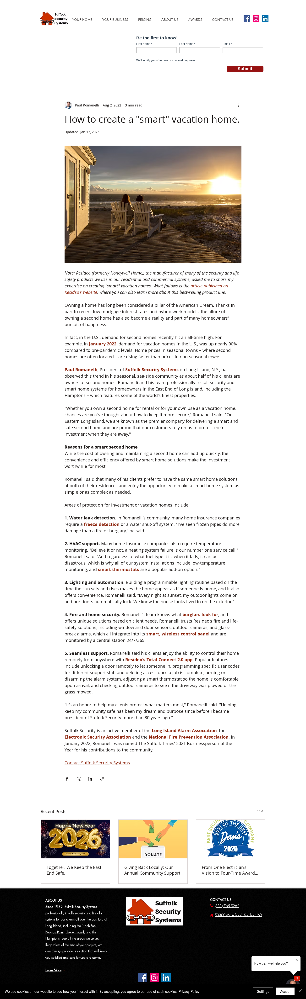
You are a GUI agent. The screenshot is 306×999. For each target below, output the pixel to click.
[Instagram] (256, 18)
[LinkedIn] (265, 18)
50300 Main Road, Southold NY (238, 915)
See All (260, 811)
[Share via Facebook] (67, 779)
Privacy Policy (189, 991)
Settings (263, 991)
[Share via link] (102, 779)
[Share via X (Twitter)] (78, 779)
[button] (172, 19)
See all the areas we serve (79, 938)
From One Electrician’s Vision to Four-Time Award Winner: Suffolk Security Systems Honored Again (228, 870)
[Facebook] (247, 18)
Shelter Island (75, 932)
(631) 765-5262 (227, 906)
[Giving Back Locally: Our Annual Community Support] (153, 839)
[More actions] (238, 105)
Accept (285, 991)
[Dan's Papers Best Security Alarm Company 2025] (230, 839)
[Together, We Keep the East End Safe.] (75, 839)
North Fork (89, 925)
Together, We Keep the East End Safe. (74, 870)
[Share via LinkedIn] (90, 779)
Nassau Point (54, 932)
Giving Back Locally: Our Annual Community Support (152, 870)
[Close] (300, 991)
